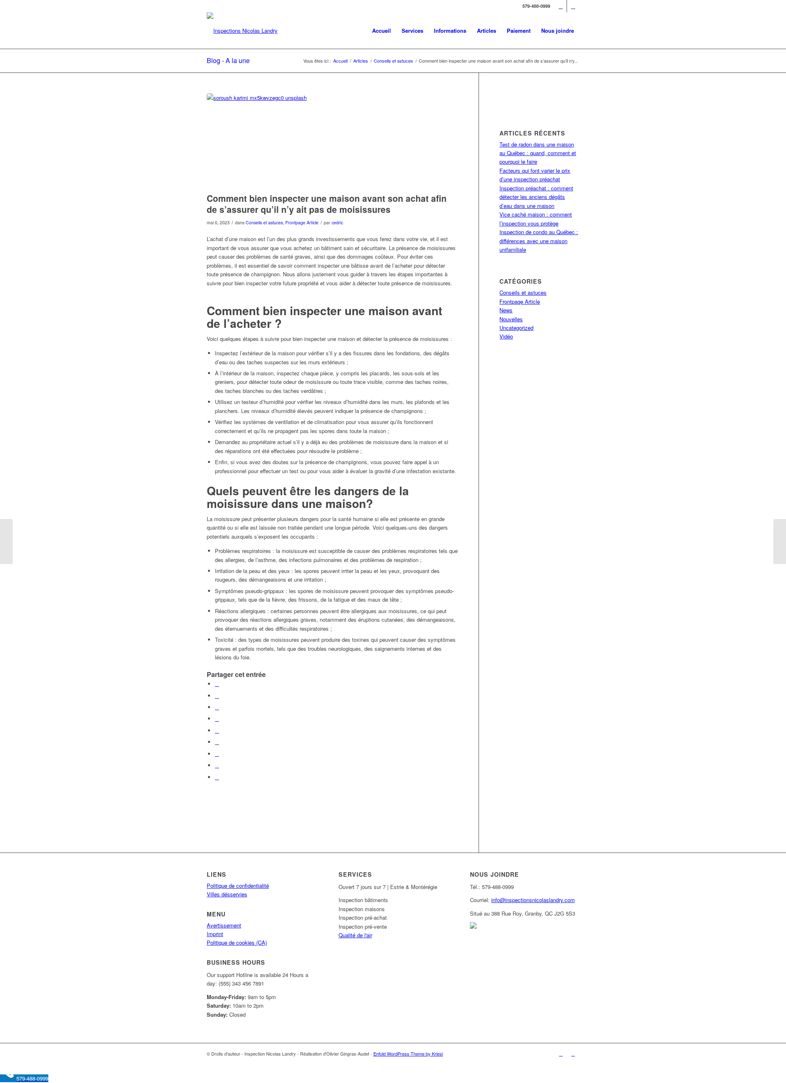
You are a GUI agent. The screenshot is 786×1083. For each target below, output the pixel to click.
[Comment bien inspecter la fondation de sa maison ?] (6, 541)
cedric (337, 222)
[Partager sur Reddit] (217, 765)
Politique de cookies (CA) (237, 942)
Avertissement (224, 925)
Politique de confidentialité (238, 885)
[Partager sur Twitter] (217, 695)
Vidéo (506, 336)
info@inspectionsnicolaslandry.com (533, 900)
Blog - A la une (228, 60)
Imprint (215, 934)
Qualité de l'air (355, 935)
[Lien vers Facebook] (561, 6)
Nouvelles (511, 319)
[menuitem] (381, 30)
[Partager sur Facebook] (217, 684)
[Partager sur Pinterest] (217, 718)
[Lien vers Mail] (573, 6)
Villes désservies (227, 894)
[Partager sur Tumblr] (217, 742)
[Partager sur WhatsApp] (217, 707)
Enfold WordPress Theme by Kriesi (408, 1053)
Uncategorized (516, 328)
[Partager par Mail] (217, 777)
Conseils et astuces (264, 222)
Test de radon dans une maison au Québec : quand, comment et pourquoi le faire (537, 153)
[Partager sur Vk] (217, 754)
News (506, 310)
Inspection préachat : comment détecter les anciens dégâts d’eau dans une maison (536, 197)
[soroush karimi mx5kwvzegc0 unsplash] (332, 141)
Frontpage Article (301, 222)
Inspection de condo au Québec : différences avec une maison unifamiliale (538, 240)
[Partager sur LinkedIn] (217, 730)
